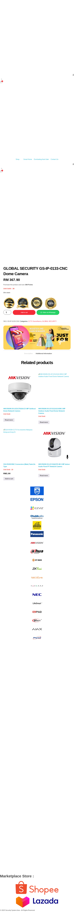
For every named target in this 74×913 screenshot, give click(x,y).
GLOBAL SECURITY (49, 321)
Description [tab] (28, 353)
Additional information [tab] (44, 353)
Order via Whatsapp (49, 312)
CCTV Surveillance (34, 321)
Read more (9, 420)
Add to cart (24, 312)
